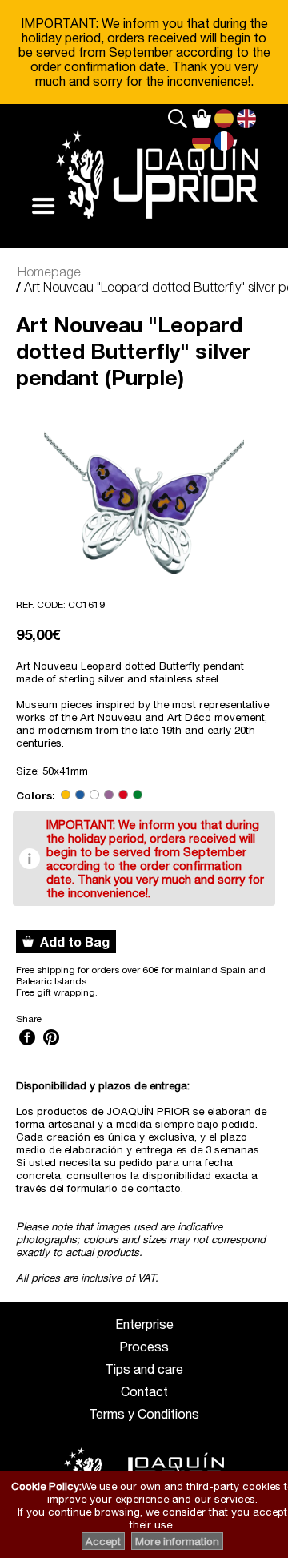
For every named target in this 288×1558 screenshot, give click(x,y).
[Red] (123, 795)
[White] (94, 795)
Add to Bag (72, 941)
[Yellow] (65, 795)
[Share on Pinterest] (51, 1047)
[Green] (137, 795)
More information (177, 1541)
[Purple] (109, 795)
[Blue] (80, 795)
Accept (103, 1541)
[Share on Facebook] (27, 1047)
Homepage (49, 271)
